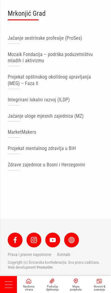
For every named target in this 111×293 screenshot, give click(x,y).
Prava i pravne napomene (29, 254)
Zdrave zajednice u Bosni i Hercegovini (46, 165)
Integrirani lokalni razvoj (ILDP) (39, 100)
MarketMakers (22, 132)
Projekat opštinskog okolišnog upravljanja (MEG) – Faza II (49, 80)
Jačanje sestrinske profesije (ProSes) (45, 38)
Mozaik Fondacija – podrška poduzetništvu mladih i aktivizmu (50, 57)
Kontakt (63, 254)
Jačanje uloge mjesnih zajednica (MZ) (46, 116)
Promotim (45, 267)
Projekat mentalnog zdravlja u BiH (42, 148)
